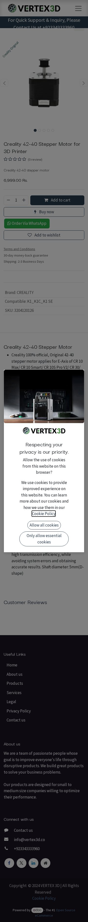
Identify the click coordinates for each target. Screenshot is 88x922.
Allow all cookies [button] (44, 525)
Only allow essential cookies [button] (44, 539)
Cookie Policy (43, 513)
